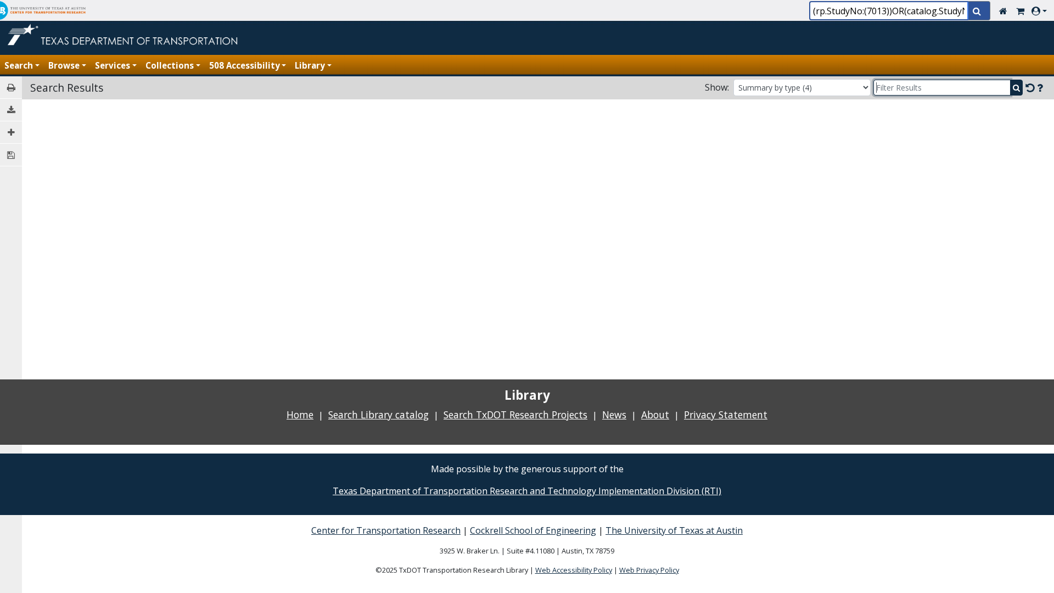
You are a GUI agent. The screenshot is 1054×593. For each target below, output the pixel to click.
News (614, 414)
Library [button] (310, 65)
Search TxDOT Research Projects (515, 414)
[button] (1041, 11)
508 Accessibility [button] (244, 65)
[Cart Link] (1020, 11)
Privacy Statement (725, 414)
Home (300, 414)
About (655, 414)
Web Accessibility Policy (573, 570)
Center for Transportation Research (386, 530)
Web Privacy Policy (649, 570)
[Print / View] (11, 87)
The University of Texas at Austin (674, 530)
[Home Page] (125, 30)
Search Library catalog (378, 414)
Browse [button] (64, 65)
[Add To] (11, 132)
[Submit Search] (1016, 88)
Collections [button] (169, 65)
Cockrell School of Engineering (533, 530)
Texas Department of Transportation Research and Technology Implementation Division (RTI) (527, 491)
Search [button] (18, 65)
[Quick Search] (979, 12)
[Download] (11, 110)
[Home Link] (1003, 11)
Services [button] (112, 65)
